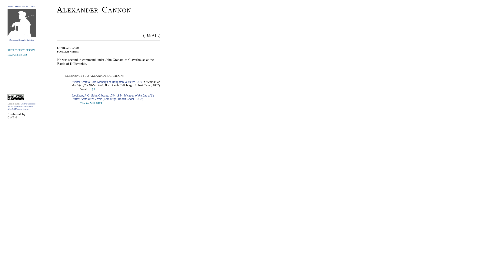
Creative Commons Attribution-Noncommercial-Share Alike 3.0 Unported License (21, 106)
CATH (12, 117)
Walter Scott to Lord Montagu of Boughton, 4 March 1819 (107, 81)
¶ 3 (93, 89)
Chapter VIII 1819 (91, 103)
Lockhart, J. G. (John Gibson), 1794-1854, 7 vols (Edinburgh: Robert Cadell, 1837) (113, 97)
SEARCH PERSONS (17, 54)
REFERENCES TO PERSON (21, 50)
